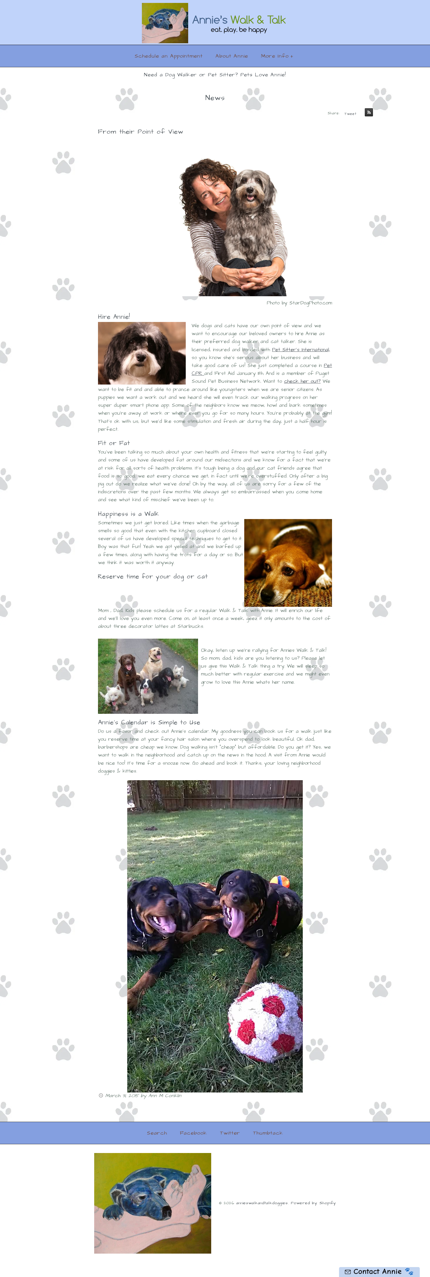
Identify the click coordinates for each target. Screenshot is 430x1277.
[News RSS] (367, 113)
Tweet (351, 113)
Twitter (230, 1133)
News (215, 98)
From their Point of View (140, 131)
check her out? (302, 381)
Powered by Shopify (313, 1203)
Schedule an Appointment (169, 56)
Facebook (193, 1133)
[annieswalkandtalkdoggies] (215, 6)
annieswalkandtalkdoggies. (262, 1203)
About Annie (232, 56)
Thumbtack (268, 1133)
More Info (277, 56)
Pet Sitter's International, (301, 349)
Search (157, 1133)
